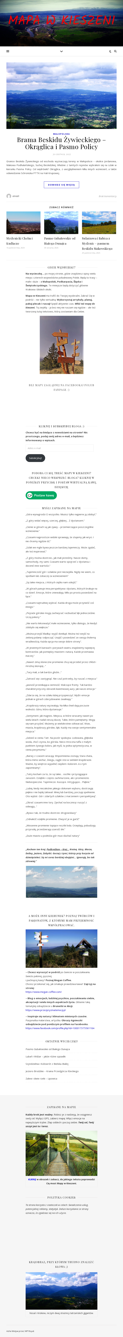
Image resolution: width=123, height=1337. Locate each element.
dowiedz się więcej (61, 184)
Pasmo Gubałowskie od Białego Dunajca (48, 1049)
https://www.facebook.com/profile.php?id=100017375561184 (60, 1028)
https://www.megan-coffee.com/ (44, 991)
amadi (15, 196)
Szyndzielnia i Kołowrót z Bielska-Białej (47, 1063)
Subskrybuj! (35, 458)
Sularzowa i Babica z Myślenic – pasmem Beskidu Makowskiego (97, 243)
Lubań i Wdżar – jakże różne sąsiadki (46, 1056)
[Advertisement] (50, 410)
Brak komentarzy (108, 196)
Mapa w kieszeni (61, 21)
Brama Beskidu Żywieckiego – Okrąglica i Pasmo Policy (61, 143)
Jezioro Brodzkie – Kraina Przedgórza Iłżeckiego (52, 1071)
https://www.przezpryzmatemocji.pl (46, 1010)
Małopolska (61, 134)
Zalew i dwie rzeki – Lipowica (41, 1078)
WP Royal (29, 1331)
